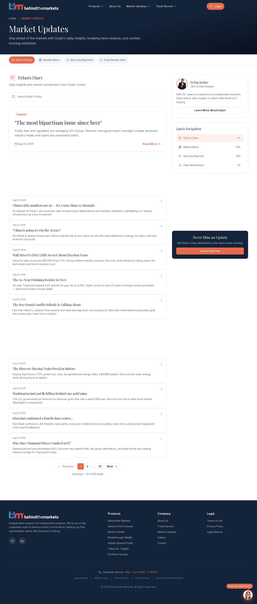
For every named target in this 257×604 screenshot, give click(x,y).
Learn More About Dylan (210, 110)
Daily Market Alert (115, 59)
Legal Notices (215, 531)
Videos (162, 537)
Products (94, 6)
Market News (51, 59)
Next (110, 466)
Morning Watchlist (82, 59)
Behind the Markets (119, 520)
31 (100, 466)
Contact (162, 543)
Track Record (164, 6)
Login (218, 6)
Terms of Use (215, 520)
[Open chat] (248, 595)
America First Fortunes (120, 526)
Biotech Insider (116, 531)
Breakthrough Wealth (120, 537)
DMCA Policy (101, 578)
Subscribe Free (210, 250)
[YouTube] (12, 540)
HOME (12, 18)
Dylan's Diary (24, 59)
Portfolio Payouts (118, 554)
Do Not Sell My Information (169, 578)
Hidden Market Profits (120, 543)
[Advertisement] (87, 174)
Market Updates (136, 6)
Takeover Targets (118, 548)
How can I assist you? (240, 586)
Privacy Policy (215, 526)
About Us (115, 6)
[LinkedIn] (22, 540)
